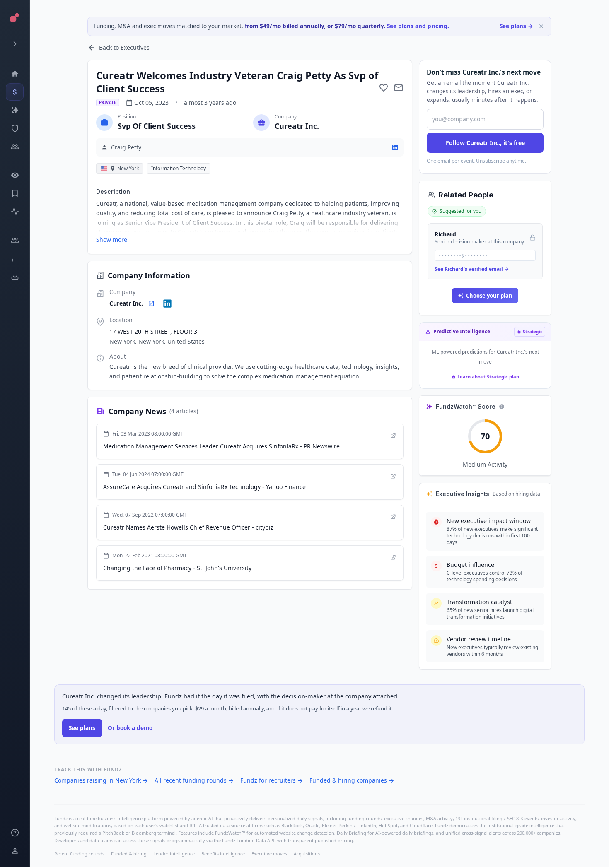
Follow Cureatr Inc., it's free (485, 143)
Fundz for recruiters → (271, 780)
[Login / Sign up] (15, 851)
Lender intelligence (174, 853)
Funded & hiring (129, 853)
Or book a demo (130, 728)
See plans (82, 728)
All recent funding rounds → (194, 780)
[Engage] (15, 240)
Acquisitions (307, 853)
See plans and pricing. (418, 26)
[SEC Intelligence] (15, 128)
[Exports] (15, 276)
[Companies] (15, 110)
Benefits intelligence (223, 853)
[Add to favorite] (384, 88)
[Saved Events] (15, 193)
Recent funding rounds (79, 853)
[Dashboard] (15, 73)
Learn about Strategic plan (488, 376)
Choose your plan (489, 295)
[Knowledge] (15, 832)
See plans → (516, 26)
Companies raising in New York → (101, 780)
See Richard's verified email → (472, 268)
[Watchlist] (15, 175)
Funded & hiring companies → (351, 780)
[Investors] (15, 146)
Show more (111, 239)
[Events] (15, 92)
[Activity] (15, 211)
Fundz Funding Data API (248, 840)
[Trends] (15, 258)
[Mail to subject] (399, 88)
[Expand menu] (15, 43)
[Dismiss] (541, 26)
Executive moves (269, 853)
